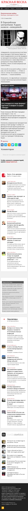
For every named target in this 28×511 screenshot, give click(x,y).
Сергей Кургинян (11, 181)
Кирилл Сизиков (11, 368)
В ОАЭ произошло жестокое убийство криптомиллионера (16, 446)
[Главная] (14, 3)
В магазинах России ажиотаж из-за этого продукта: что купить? (16, 462)
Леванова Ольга (11, 385)
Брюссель (5, 141)
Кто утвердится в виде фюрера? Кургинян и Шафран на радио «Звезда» (14, 105)
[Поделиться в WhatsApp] (16, 144)
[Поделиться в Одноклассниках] (9, 144)
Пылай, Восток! (12, 211)
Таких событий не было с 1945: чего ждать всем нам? (15, 451)
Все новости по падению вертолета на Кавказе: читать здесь (16, 456)
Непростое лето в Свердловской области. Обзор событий (14, 359)
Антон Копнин (10, 398)
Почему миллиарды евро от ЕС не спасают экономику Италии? (16, 402)
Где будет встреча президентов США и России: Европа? (16, 474)
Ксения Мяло (10, 237)
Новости (7, 8)
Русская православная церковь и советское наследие (14, 240)
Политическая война (8, 13)
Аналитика (18, 8)
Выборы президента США (9, 15)
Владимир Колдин (11, 221)
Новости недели (11, 194)
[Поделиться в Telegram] (5, 144)
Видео (12, 8)
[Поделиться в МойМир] (19, 144)
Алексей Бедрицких (11, 345)
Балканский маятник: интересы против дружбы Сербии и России (15, 225)
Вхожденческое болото (14, 183)
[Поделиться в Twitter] (12, 144)
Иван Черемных (11, 355)
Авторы (25, 8)
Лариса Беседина (11, 252)
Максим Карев (10, 210)
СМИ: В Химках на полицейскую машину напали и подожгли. (16, 468)
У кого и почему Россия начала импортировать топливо (14, 348)
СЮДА (7, 504)
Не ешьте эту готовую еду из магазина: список (16, 441)
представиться (11, 162)
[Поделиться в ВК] (2, 144)
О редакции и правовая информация (12, 499)
